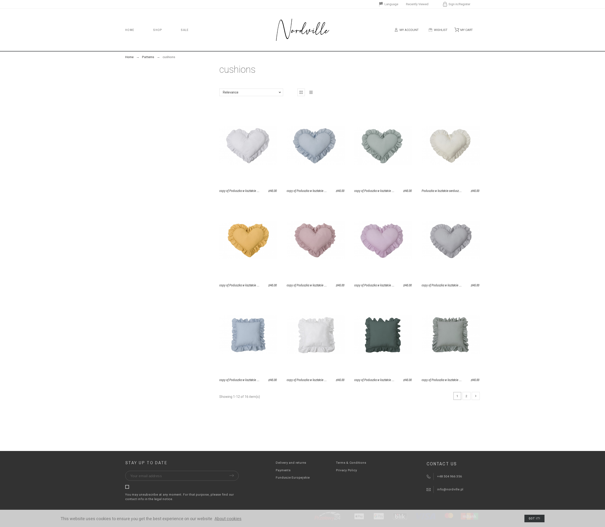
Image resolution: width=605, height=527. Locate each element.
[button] (235, 145)
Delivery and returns (291, 462)
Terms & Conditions (351, 462)
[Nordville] (302, 30)
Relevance (230, 92)
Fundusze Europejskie (293, 477)
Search (474, 29)
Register (464, 4)
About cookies (228, 518)
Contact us (442, 463)
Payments (283, 470)
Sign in (453, 4)
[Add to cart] (248, 145)
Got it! (534, 518)
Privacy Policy (346, 470)
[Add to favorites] (261, 145)
